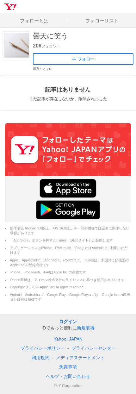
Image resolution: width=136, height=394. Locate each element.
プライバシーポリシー (43, 348)
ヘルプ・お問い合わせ (68, 376)
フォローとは (34, 20)
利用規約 (40, 357)
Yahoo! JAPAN (68, 338)
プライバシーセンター (93, 348)
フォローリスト (102, 20)
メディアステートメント (80, 357)
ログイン (68, 321)
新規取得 (86, 327)
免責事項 (68, 366)
